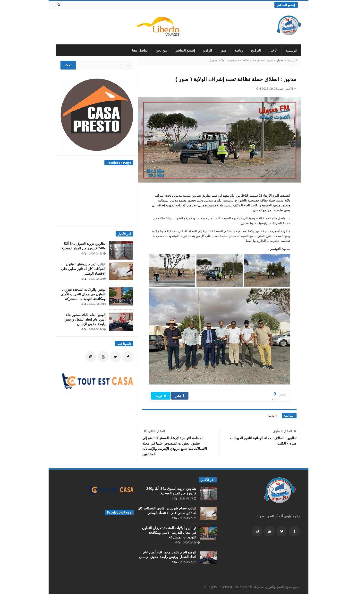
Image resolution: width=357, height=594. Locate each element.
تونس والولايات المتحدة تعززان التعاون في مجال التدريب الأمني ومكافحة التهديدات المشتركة (83, 294)
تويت (159, 395)
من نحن (161, 50)
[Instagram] (90, 356)
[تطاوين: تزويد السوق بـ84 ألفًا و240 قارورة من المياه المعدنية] (121, 250)
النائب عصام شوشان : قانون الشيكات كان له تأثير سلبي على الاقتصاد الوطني (83, 269)
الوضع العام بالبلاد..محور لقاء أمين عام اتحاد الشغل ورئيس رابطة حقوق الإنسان (85, 319)
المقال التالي (156, 431)
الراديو (207, 50)
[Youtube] (103, 356)
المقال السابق (282, 431)
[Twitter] (115, 356)
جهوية (280, 89)
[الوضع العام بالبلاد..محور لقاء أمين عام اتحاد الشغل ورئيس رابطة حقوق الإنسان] (121, 321)
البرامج (256, 50)
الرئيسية (291, 50)
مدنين (271, 415)
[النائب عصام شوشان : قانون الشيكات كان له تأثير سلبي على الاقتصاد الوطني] (121, 271)
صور (223, 50)
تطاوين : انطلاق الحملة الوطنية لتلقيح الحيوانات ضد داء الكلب (263, 441)
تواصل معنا (140, 50)
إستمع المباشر (286, 5)
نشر (179, 395)
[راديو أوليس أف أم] (289, 26)
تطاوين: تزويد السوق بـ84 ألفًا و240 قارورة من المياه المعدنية (83, 245)
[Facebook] (127, 356)
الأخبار (273, 50)
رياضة (238, 50)
